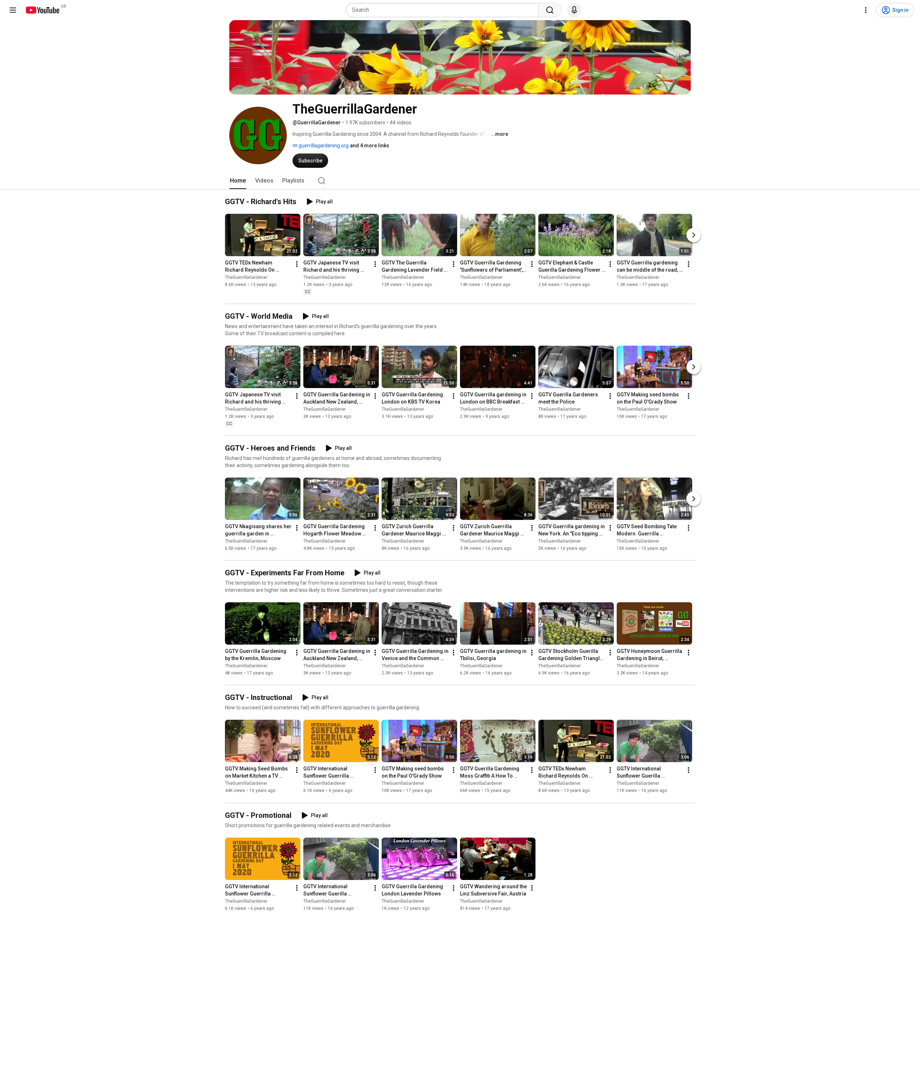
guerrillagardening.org (323, 145)
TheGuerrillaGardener (246, 277)
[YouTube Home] (42, 10)
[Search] (549, 10)
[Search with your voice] (574, 10)
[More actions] (297, 264)
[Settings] (865, 10)
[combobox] (444, 10)
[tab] (238, 180)
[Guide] (13, 10)
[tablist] (460, 180)
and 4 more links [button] (369, 145)
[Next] (693, 235)
